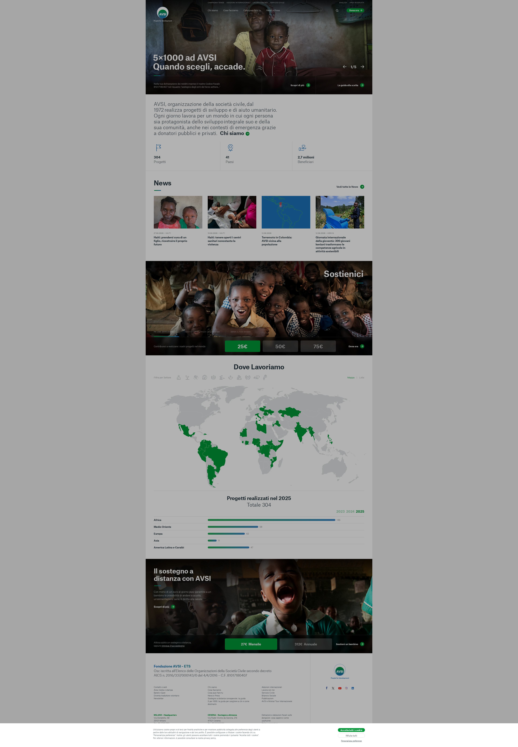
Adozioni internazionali (238, 2)
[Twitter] (333, 688)
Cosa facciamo (230, 10)
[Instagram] (346, 688)
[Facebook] (326, 688)
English (343, 2)
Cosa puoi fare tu (252, 10)
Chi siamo (213, 10)
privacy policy (210, 738)
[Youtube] (340, 688)
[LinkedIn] (353, 688)
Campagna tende (216, 2)
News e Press (273, 10)
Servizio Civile (277, 2)
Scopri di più (161, 606)
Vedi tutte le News (347, 186)
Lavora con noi (260, 2)
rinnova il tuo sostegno (173, 645)
